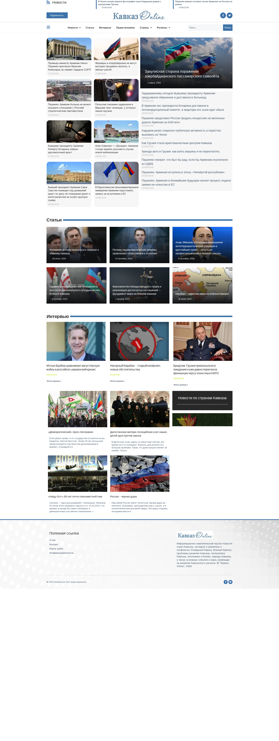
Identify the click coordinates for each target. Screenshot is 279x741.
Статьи (90, 27)
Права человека (125, 27)
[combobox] (205, 27)
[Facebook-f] (223, 15)
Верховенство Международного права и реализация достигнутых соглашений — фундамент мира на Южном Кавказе (137, 290)
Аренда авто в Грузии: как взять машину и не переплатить (181, 151)
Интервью (105, 27)
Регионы (162, 27)
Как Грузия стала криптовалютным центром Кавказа (177, 143)
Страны (144, 27)
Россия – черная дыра (123, 496)
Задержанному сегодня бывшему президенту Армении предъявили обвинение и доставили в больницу (178, 95)
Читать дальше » (53, 381)
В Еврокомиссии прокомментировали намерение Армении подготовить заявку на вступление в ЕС (116, 190)
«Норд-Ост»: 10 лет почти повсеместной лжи (75, 496)
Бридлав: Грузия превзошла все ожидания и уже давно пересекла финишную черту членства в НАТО (196, 369)
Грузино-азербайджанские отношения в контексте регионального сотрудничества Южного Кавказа (75, 290)
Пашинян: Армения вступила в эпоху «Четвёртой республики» (183, 172)
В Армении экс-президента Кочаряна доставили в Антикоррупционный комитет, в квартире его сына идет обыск (183, 108)
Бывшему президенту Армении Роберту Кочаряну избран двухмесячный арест (65, 149)
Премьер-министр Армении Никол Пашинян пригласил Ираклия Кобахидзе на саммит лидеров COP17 (69, 66)
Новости (73, 27)
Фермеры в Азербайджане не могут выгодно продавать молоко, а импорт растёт (115, 66)
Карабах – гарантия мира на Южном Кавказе (202, 293)
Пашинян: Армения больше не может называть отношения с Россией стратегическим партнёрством (69, 107)
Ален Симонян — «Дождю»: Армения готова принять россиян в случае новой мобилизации (116, 149)
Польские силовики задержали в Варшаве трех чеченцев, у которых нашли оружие (115, 107)
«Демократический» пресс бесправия (70, 432)
